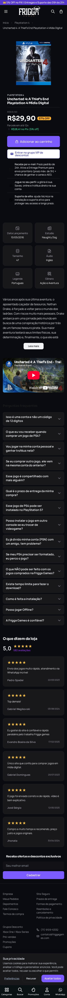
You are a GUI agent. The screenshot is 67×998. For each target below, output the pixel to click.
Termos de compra (13, 914)
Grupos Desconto (13, 926)
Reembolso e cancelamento (44, 910)
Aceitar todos (52, 978)
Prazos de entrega (46, 899)
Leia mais (33, 346)
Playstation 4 (22, 22)
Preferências (11, 978)
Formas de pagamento (49, 904)
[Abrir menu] (6, 11)
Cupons (7, 947)
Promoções (9, 942)
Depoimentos (10, 904)
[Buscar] (53, 11)
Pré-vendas (9, 937)
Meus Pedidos (11, 899)
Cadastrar (33, 875)
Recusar (31, 978)
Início (6, 22)
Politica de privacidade (49, 917)
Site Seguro (43, 894)
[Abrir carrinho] (61, 11)
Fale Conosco (10, 909)
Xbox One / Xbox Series (16, 932)
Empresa (8, 894)
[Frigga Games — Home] (29, 11)
